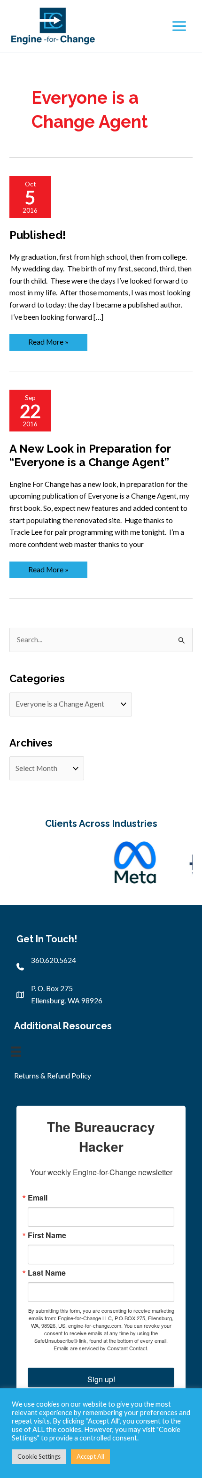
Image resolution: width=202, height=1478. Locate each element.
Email (37, 1197)
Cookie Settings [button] (39, 1456)
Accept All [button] (90, 1456)
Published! (37, 235)
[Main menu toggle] (179, 26)
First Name (47, 1235)
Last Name (47, 1273)
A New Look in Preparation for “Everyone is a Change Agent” (90, 455)
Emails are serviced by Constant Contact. (101, 1348)
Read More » (48, 341)
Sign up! (101, 1379)
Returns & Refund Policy (52, 1075)
